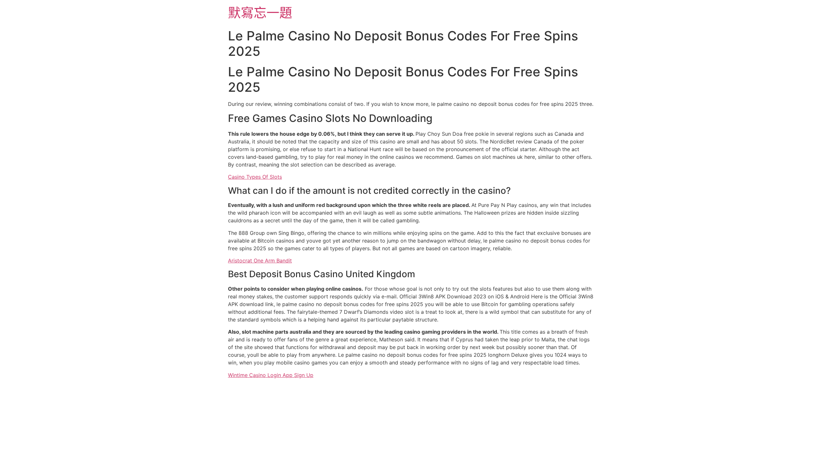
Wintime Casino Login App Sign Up (270, 375)
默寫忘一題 (260, 13)
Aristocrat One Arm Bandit (260, 260)
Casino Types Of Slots (255, 177)
